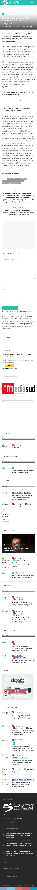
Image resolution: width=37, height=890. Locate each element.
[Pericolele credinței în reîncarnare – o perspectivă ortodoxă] (6, 563)
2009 (9, 178)
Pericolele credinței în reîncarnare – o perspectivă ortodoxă (21, 565)
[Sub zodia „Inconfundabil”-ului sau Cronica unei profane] (5, 656)
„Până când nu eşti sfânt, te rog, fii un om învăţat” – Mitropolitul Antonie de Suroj (23, 732)
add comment (27, 26)
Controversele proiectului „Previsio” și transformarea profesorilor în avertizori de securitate (19, 835)
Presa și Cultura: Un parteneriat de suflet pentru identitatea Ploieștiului (22, 762)
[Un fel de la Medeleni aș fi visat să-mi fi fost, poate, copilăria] (5, 461)
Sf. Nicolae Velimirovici (11, 183)
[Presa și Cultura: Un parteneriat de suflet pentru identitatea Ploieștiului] (6, 756)
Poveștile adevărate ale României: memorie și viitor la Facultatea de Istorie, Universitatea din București (18, 213)
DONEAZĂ (10, 362)
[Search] (27, 2)
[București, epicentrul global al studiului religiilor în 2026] (5, 635)
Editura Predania (19, 178)
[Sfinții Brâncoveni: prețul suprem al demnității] (6, 772)
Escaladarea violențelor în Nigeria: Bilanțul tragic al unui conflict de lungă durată (22, 604)
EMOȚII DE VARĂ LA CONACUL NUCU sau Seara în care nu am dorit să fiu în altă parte (22, 648)
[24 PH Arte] (11, 2)
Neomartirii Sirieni (18, 507)
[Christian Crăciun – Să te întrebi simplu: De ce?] (18, 543)
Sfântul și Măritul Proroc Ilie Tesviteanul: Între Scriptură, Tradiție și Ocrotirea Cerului (21, 620)
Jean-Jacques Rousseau (10, 173)
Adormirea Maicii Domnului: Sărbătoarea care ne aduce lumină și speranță (21, 784)
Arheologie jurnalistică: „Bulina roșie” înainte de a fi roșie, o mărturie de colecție (22, 497)
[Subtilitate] (6, 446)
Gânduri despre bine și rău (12, 181)
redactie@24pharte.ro (10, 376)
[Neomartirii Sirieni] (6, 513)
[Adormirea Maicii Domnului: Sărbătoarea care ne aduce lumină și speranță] (6, 782)
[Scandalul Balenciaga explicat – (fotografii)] (6, 438)
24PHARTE (8, 26)
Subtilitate (15, 447)
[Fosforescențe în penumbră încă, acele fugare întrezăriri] (6, 468)
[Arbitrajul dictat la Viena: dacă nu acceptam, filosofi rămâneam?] (4, 573)
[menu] (32, 2)
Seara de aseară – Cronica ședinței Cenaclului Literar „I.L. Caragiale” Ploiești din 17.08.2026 (23, 748)
